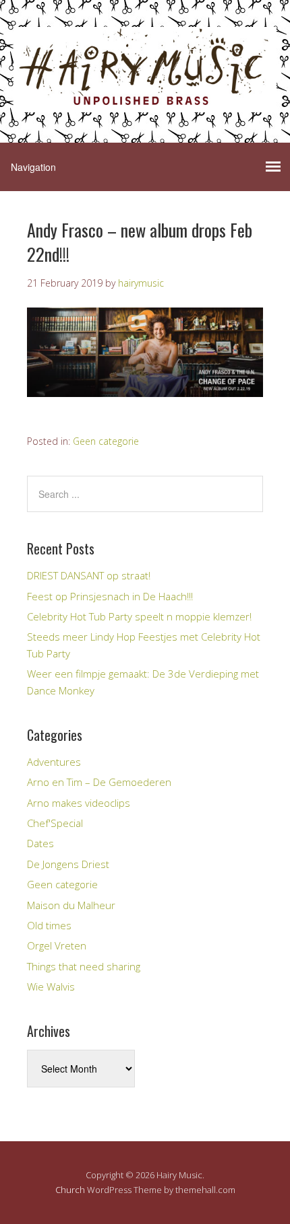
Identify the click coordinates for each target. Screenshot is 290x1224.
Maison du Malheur (71, 905)
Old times (49, 925)
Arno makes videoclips (78, 802)
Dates (40, 843)
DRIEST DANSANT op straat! (88, 575)
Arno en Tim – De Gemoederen (99, 782)
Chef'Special (55, 823)
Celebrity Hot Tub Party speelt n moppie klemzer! (139, 616)
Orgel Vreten (56, 945)
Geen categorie (106, 441)
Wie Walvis (51, 986)
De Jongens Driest (68, 864)
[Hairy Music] (145, 100)
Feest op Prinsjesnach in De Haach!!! (110, 596)
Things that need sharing (83, 966)
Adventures (54, 761)
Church (70, 1190)
